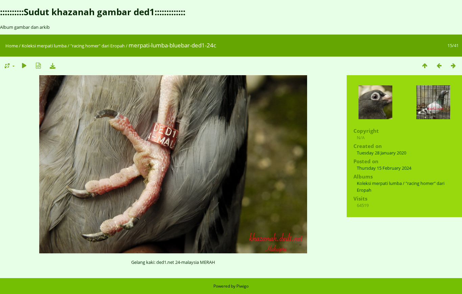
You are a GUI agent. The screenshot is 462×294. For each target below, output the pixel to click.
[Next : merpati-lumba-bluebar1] (453, 65)
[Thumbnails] (425, 65)
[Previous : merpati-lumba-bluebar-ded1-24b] (439, 65)
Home (11, 46)
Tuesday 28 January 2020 (381, 153)
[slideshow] (24, 65)
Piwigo (242, 286)
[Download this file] (52, 65)
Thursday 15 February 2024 (384, 168)
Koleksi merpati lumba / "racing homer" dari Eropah (73, 46)
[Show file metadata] (38, 65)
